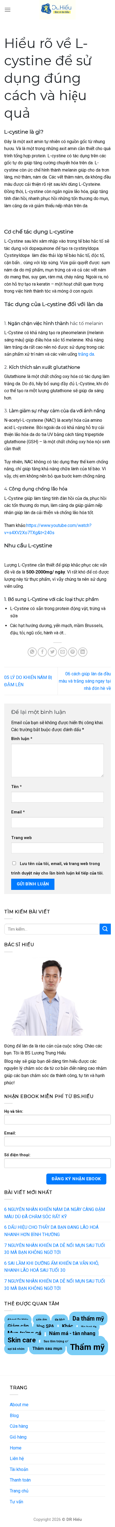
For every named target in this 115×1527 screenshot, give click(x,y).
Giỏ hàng (18, 1437)
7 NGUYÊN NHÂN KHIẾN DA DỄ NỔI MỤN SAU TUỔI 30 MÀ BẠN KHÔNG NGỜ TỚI (54, 1249)
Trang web (21, 837)
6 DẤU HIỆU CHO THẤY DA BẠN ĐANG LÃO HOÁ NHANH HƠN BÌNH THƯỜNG (51, 1231)
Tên (16, 786)
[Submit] (105, 929)
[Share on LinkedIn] (82, 652)
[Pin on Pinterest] (72, 652)
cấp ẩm (41, 1319)
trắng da (86, 354)
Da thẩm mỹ (88, 1318)
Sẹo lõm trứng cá (56, 1341)
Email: (10, 1133)
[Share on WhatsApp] (32, 652)
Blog (14, 1415)
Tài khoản (19, 1469)
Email (18, 812)
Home (15, 1448)
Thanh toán (20, 1480)
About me (19, 1404)
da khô (60, 1319)
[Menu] (7, 9)
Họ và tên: (13, 1111)
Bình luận (21, 738)
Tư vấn (16, 1501)
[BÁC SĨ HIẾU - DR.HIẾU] (57, 10)
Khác (67, 1326)
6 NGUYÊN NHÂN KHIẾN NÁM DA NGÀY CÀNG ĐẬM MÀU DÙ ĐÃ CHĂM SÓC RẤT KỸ (54, 1213)
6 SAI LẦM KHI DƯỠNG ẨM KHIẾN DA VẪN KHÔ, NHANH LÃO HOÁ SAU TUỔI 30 (51, 1267)
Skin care (22, 1340)
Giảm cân (18, 1326)
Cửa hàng (19, 1426)
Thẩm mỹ (87, 1347)
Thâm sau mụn (47, 1348)
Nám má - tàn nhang (72, 1333)
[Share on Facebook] (42, 652)
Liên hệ (17, 1458)
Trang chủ (19, 1491)
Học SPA (45, 1326)
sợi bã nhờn (16, 1349)
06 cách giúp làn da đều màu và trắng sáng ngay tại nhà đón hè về (85, 681)
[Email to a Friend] (62, 652)
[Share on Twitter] (52, 652)
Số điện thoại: (17, 1155)
